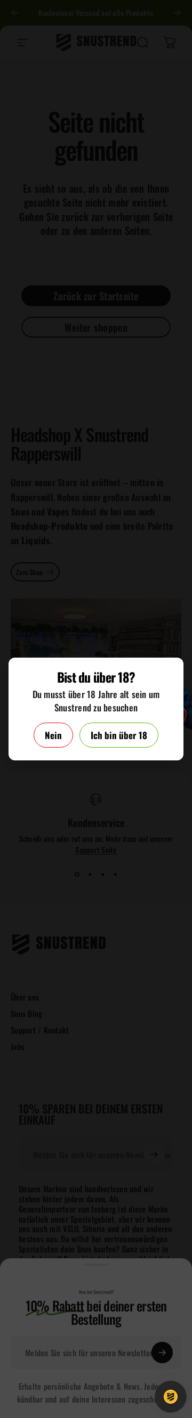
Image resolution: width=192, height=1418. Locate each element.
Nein (53, 735)
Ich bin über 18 (119, 735)
